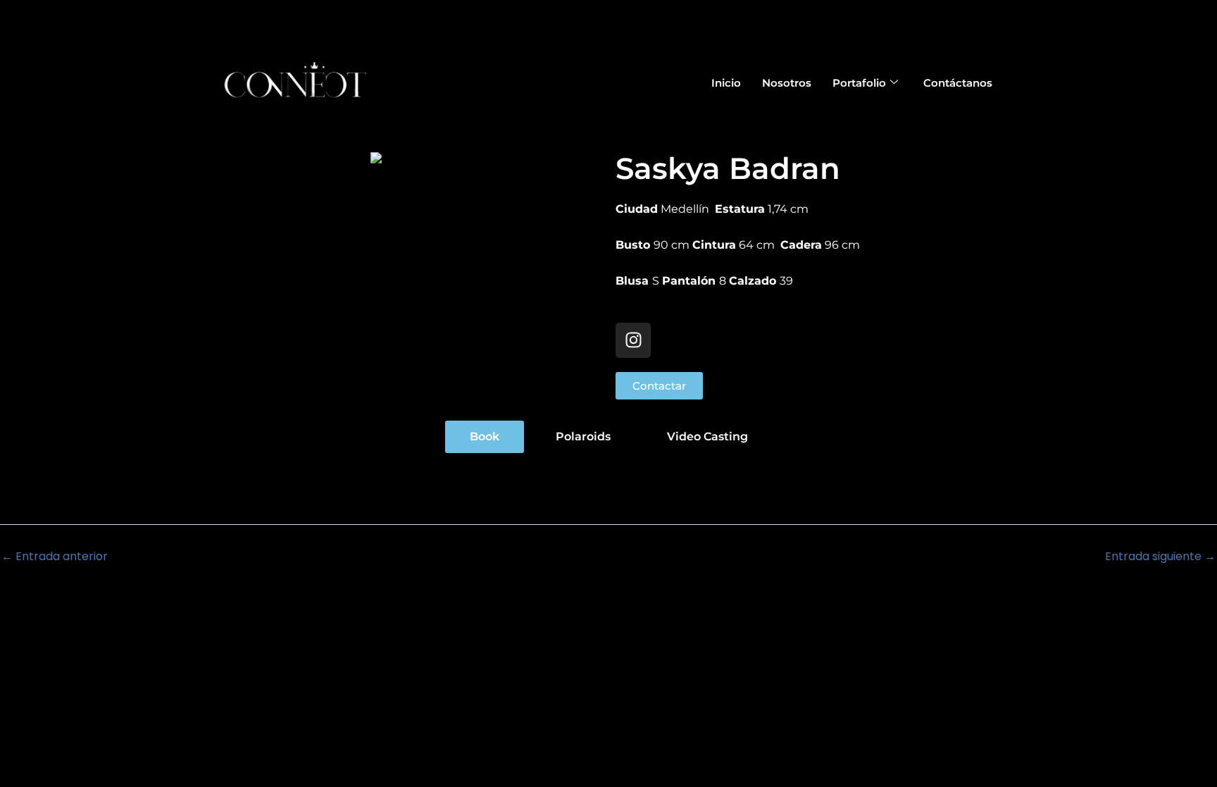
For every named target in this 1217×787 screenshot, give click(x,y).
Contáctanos (957, 82)
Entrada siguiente (1160, 556)
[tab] (484, 437)
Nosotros (786, 82)
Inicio (726, 82)
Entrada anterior (54, 556)
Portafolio (859, 82)
